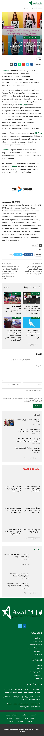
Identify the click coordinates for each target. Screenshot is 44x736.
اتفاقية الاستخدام (34, 648)
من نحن (37, 638)
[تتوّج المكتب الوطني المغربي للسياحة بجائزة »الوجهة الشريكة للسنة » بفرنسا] (12, 522)
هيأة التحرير (36, 641)
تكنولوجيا (37, 675)
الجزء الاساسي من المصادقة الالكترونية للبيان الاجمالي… (19, 575)
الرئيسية (33, 715)
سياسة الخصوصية (34, 645)
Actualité (35, 38)
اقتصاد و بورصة (29, 718)
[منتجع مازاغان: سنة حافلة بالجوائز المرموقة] (31, 522)
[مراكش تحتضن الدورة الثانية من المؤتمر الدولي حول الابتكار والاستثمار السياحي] (31, 500)
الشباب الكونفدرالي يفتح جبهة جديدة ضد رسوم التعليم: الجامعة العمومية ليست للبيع (21, 698)
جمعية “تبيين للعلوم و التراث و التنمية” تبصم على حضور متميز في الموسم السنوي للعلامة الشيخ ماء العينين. (22, 690)
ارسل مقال (36, 651)
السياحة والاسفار (34, 672)
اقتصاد (38, 669)
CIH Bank (5, 70)
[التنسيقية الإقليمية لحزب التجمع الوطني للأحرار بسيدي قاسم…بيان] (31, 322)
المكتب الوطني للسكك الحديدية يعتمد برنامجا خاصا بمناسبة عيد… (18, 584)
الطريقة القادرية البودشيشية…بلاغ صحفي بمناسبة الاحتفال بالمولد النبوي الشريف (23, 705)
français (11, 721)
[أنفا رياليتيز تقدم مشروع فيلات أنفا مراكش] (9, 422)
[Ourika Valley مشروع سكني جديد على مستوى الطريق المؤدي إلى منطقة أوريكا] (9, 432)
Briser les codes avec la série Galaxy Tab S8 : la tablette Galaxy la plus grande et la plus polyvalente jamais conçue (10, 272)
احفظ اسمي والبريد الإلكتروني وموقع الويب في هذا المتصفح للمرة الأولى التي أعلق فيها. (22, 400)
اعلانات (38, 678)
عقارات (38, 665)
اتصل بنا (37, 654)
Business (27, 38)
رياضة (18, 718)
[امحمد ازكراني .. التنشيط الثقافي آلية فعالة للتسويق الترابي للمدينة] (12, 298)
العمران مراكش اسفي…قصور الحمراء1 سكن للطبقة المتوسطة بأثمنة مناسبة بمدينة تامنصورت (33, 270)
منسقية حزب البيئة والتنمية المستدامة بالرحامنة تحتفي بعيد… (16, 555)
